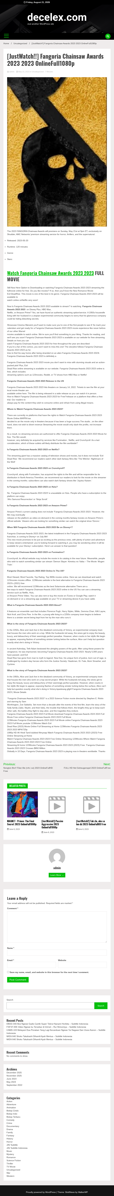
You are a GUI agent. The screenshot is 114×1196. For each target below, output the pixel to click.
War (8, 1173)
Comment (12, 908)
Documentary (13, 1126)
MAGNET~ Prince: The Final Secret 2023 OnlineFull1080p (21, 822)
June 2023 (11, 1079)
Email (10, 960)
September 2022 (14, 1085)
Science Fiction (14, 1160)
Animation (11, 1107)
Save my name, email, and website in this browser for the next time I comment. (49, 972)
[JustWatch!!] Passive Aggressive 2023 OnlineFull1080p (52, 824)
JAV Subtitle (12, 1145)
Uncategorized (38, 72)
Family (10, 1132)
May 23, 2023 (24, 72)
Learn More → (57, 875)
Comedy (10, 1120)
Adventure (11, 1104)
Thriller (10, 1163)
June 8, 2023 (14, 829)
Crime (9, 1123)
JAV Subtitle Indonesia (17, 1148)
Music (9, 1151)
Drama (10, 1129)
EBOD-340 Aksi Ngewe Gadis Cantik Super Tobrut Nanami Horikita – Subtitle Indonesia (47, 1024)
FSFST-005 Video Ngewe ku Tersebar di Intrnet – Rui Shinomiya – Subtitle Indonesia (46, 1027)
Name (10, 948)
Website (62, 960)
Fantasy (10, 1135)
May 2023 (11, 1082)
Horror (10, 1142)
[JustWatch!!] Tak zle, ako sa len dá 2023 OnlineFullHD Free (91, 822)
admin (12, 72)
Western (10, 1176)
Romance (11, 1157)
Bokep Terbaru (13, 1117)
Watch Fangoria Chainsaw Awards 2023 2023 (50, 272)
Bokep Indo (12, 1114)
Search (10, 1000)
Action (9, 1101)
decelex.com (57, 17)
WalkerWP (82, 1192)
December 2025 (14, 1072)
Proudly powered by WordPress (41, 1192)
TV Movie (11, 1166)
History (10, 1138)
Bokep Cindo (13, 1110)
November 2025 (14, 1075)
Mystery (10, 1154)
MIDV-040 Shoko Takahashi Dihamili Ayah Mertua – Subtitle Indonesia (39, 1036)
